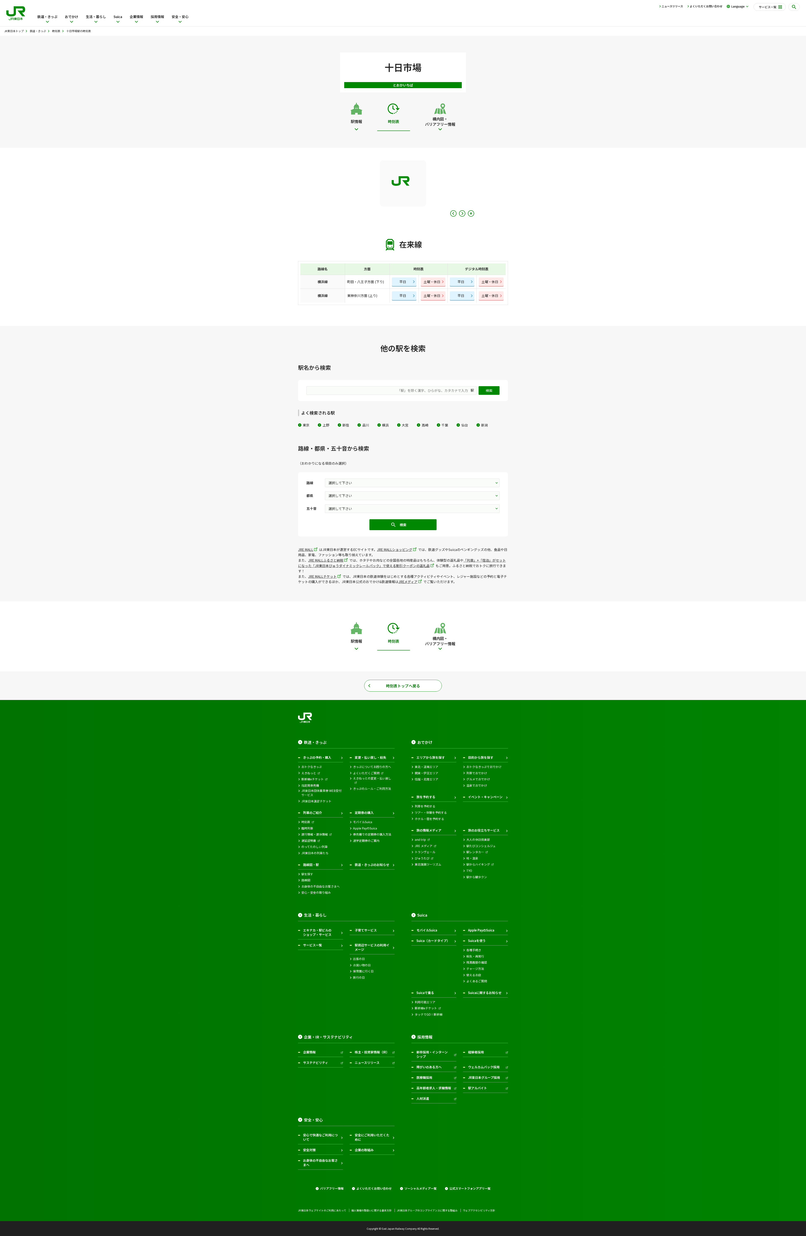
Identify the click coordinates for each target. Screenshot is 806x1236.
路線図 (305, 880)
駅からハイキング (478, 864)
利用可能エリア (425, 1002)
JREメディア (407, 581)
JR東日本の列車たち (314, 853)
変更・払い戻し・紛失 (370, 757)
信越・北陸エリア (426, 779)
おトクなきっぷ (311, 767)
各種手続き (473, 950)
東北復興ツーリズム (428, 864)
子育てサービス (366, 930)
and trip (420, 840)
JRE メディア (423, 846)
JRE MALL (305, 549)
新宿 (345, 425)
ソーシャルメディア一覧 (420, 1188)
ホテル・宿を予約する (429, 819)
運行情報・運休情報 (314, 834)
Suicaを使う (477, 940)
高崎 (425, 425)
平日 (402, 281)
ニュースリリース (672, 6)
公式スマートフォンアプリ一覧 (470, 1188)
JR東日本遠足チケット (316, 801)
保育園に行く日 (363, 971)
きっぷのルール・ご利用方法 (372, 789)
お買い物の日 (362, 965)
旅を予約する (425, 797)
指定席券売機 (310, 785)
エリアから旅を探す (430, 757)
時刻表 (305, 822)
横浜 (385, 425)
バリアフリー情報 (332, 1188)
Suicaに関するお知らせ (484, 992)
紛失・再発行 (475, 956)
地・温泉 (472, 858)
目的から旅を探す (480, 757)
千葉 (444, 425)
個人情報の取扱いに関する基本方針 (371, 1210)
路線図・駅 (311, 864)
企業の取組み (364, 1150)
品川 (365, 425)
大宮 (405, 425)
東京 (306, 425)
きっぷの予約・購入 (317, 757)
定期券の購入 (364, 812)
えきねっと (308, 773)
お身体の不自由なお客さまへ (320, 886)
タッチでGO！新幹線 (428, 1014)
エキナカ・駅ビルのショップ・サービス (317, 932)
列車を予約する (425, 806)
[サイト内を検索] (794, 7)
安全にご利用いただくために (372, 1137)
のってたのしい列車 (314, 847)
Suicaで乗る (425, 992)
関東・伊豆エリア (426, 773)
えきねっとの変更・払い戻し (372, 778)
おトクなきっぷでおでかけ (483, 767)
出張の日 (359, 959)
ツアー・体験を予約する (431, 813)
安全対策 (309, 1150)
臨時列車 (307, 828)
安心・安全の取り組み (316, 893)
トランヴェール (425, 852)
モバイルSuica (362, 822)
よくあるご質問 (476, 981)
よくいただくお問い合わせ (706, 6)
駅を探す (307, 874)
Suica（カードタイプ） (433, 940)
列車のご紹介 (312, 812)
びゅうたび (422, 858)
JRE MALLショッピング (394, 549)
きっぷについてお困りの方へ (372, 767)
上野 (326, 425)
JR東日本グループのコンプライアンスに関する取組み (427, 1210)
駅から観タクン (476, 877)
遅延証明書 (308, 841)
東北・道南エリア (426, 767)
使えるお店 (473, 975)
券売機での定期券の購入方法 (372, 834)
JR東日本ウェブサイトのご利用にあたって (322, 1210)
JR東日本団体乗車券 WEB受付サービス (321, 793)
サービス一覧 (312, 945)
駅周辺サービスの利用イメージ (372, 947)
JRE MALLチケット (322, 576)
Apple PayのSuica (365, 828)
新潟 (484, 425)
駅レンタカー (475, 852)
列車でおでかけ (476, 773)
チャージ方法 (475, 969)
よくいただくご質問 (366, 773)
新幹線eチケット (312, 779)
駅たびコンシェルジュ (481, 846)
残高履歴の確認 (476, 962)
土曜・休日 (432, 281)
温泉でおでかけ (476, 785)
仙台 (464, 425)
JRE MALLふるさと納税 (325, 560)
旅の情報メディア (428, 830)
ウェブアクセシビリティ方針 (479, 1210)
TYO (469, 871)
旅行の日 (359, 978)
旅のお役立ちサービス (484, 830)
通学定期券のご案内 (366, 841)
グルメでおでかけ (478, 779)
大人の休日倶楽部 (478, 840)
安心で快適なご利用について (320, 1137)
